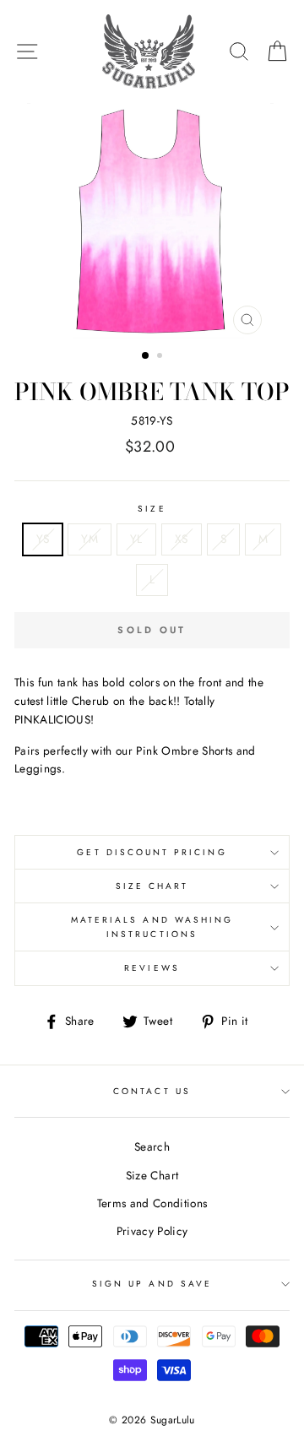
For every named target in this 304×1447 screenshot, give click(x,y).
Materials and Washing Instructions (152, 926)
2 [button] (161, 357)
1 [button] (146, 356)
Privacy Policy (152, 1230)
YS (43, 538)
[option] (152, 223)
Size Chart (152, 886)
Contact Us (152, 1091)
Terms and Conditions (152, 1203)
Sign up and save (152, 1283)
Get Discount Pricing (151, 852)
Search (152, 1146)
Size (152, 508)
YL (136, 538)
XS (181, 538)
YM (89, 538)
